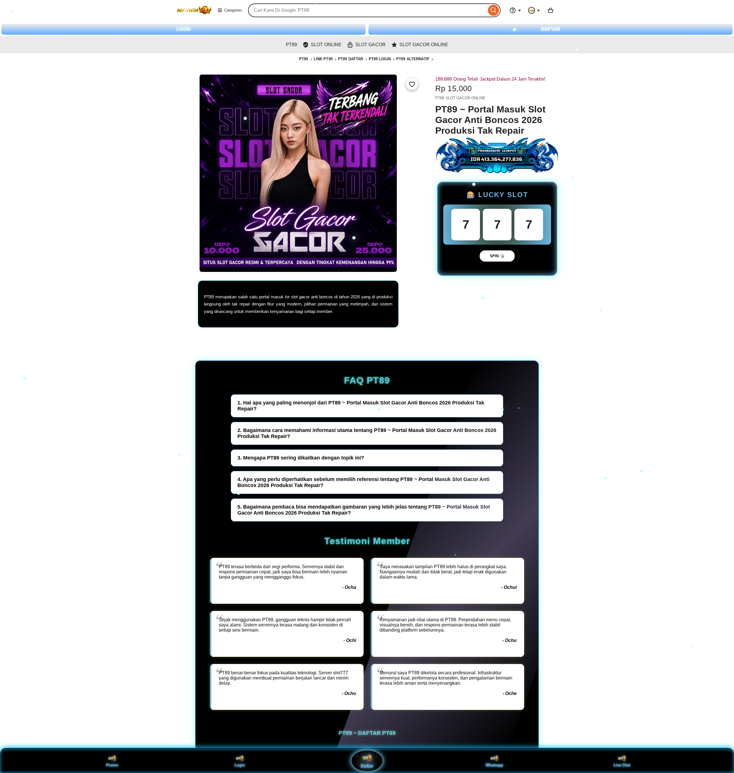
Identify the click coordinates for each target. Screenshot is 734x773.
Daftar (367, 766)
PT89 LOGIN (380, 59)
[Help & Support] (515, 10)
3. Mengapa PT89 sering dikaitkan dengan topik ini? (300, 458)
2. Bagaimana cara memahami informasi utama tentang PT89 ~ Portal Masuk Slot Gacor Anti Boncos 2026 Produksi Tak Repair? (366, 433)
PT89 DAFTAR (350, 59)
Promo (112, 765)
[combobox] (367, 10)
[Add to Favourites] (412, 84)
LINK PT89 (323, 59)
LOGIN (183, 29)
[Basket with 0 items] (550, 10)
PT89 (303, 59)
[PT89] (194, 13)
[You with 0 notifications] (534, 10)
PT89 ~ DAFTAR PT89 (367, 733)
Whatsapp (494, 765)
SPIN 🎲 (497, 256)
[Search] (494, 10)
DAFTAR (550, 29)
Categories (233, 10)
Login (240, 765)
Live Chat (622, 765)
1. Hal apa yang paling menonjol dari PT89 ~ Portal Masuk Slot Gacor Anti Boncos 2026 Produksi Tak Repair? (360, 406)
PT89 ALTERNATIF (413, 59)
